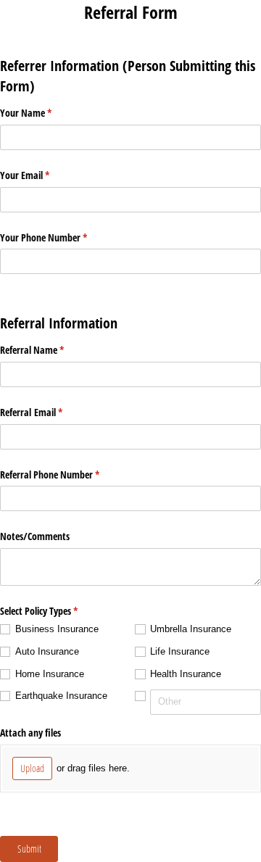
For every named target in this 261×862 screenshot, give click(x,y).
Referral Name (49, 350)
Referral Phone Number (66, 474)
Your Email (41, 175)
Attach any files (32, 732)
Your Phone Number (60, 237)
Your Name (43, 113)
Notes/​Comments (35, 536)
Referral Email (48, 412)
